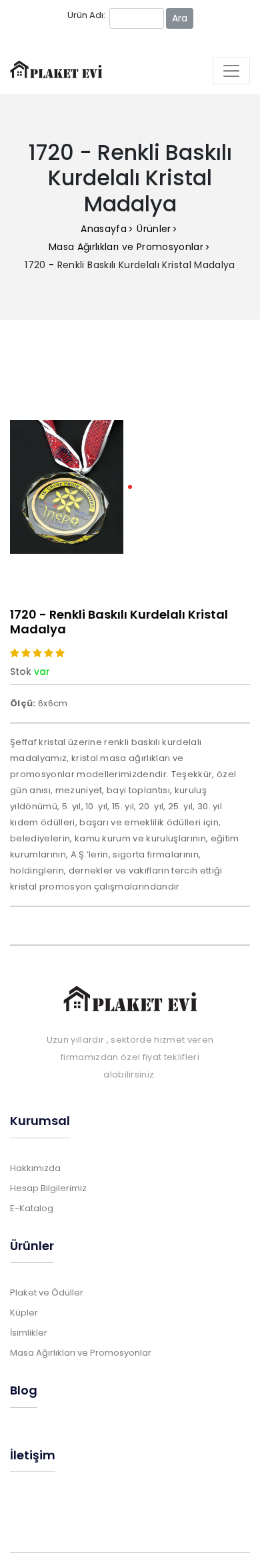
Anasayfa (104, 228)
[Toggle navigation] (231, 71)
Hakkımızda (35, 1168)
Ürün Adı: (86, 15)
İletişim (32, 1455)
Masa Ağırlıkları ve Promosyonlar (126, 246)
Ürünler (154, 228)
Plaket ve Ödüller (46, 1292)
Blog (23, 1390)
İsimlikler (28, 1332)
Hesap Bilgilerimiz (48, 1188)
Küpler (24, 1312)
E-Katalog (31, 1208)
